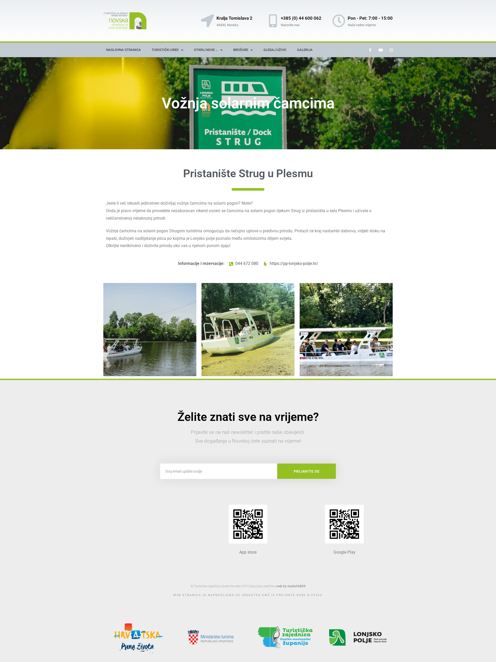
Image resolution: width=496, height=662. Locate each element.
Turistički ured (165, 50)
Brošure (240, 50)
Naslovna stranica (123, 50)
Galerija (305, 50)
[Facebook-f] (370, 50)
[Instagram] (391, 50)
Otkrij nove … (206, 50)
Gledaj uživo (275, 50)
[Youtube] (381, 50)
